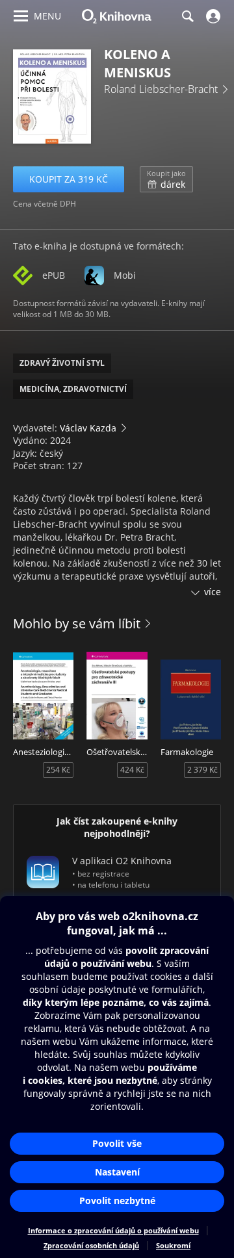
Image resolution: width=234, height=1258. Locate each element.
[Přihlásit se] (211, 16)
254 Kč (58, 769)
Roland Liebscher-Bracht (161, 89)
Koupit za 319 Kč (68, 179)
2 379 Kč (202, 769)
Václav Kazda (88, 428)
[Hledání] (187, 16)
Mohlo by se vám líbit (76, 623)
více (212, 591)
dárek (166, 179)
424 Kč (132, 769)
